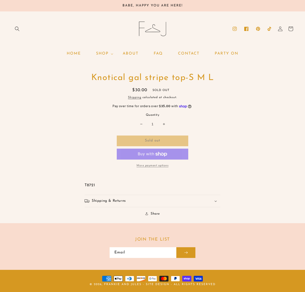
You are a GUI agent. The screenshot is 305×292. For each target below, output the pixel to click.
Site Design (157, 284)
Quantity (152, 114)
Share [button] (155, 214)
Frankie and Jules (123, 284)
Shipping (134, 97)
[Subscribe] (185, 252)
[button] (17, 29)
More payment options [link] (152, 165)
